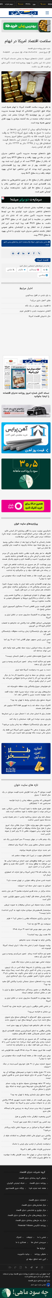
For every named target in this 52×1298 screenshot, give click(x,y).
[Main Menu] (47, 13)
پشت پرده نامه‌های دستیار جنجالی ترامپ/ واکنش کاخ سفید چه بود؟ (26, 983)
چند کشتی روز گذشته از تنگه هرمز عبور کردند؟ (32, 1122)
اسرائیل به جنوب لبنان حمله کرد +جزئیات (34, 885)
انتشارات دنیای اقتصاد (37, 1200)
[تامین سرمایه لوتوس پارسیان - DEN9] (26, 474)
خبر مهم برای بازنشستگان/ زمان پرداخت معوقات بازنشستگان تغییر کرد (26, 633)
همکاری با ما (21, 1242)
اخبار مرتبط (26, 288)
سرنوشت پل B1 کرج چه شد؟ (39, 923)
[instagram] (42, 1267)
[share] (20, 1267)
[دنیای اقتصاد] (23, 13)
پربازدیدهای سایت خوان (26, 524)
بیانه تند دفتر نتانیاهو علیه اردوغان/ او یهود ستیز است (28, 1025)
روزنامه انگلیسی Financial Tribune (32, 1225)
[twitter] (28, 253)
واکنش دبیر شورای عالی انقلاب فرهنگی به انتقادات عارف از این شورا (27, 1137)
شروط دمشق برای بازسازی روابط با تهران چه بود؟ (31, 700)
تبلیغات (29, 1237)
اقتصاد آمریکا (42, 260)
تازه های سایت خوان (26, 785)
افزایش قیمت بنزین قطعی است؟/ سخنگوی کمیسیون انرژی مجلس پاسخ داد (27, 608)
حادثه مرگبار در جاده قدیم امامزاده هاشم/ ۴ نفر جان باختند (26, 891)
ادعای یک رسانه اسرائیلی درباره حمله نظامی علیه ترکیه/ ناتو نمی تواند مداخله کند (27, 649)
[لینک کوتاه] (39, 253)
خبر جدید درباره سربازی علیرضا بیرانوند (35, 850)
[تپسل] (2, 198)
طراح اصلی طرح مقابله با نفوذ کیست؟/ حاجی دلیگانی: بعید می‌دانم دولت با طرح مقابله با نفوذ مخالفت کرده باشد (26, 810)
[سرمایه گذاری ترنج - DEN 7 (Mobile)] (26, 26)
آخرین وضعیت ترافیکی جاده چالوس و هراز (33, 1116)
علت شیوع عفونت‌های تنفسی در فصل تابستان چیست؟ (28, 656)
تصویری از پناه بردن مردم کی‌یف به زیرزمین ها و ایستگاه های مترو (27, 1110)
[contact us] (15, 1267)
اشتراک (18, 1237)
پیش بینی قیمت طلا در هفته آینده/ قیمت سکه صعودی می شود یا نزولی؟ (26, 577)
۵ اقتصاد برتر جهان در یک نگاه (38, 305)
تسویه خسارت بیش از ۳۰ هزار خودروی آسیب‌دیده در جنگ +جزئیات (27, 1065)
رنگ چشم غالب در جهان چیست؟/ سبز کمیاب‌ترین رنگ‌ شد (27, 839)
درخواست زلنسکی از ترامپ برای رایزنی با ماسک (31, 1144)
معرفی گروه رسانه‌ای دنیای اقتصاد (32, 1178)
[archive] (10, 1267)
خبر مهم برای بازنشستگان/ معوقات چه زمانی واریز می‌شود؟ (26, 724)
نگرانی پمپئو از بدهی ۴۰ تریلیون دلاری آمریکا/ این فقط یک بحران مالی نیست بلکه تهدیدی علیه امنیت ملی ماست (27, 731)
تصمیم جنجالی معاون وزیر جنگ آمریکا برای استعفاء (29, 844)
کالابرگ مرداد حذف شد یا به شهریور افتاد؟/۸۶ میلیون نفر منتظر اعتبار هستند (27, 707)
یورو (26, 4)
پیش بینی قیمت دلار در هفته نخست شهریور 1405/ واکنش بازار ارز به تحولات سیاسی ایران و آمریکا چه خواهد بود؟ (26, 1101)
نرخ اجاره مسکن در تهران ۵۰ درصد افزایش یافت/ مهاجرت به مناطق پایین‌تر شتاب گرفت (27, 1156)
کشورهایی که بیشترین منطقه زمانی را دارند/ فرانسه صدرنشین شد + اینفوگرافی (30, 802)
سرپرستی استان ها (38, 1242)
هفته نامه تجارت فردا (37, 1188)
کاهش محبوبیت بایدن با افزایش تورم (35, 311)
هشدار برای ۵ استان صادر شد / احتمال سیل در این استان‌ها (26, 713)
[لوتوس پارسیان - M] (26, 1293)
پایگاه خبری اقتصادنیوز (15, 1188)
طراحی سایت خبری (40, 1285)
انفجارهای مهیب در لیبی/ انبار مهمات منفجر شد (31, 855)
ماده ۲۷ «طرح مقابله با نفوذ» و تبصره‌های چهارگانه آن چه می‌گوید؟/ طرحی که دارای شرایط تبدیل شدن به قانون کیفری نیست (26, 1075)
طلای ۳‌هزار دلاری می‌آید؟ (40, 300)
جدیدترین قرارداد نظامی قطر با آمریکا (36, 1149)
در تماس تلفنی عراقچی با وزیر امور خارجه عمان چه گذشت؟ (26, 1006)
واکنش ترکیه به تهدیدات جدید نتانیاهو (35, 940)
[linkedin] (23, 253)
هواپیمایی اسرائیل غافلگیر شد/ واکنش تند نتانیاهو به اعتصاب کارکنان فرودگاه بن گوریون (26, 624)
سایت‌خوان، (39, 242)
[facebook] (33, 253)
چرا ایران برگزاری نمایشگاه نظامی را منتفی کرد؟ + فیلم (29, 918)
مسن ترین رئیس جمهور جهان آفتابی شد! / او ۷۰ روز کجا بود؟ (27, 641)
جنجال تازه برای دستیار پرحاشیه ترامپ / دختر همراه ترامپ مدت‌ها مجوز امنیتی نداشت (27, 818)
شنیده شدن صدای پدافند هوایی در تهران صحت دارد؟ (29, 880)
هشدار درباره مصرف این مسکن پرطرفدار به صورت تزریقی (27, 904)
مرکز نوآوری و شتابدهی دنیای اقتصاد (31, 1210)
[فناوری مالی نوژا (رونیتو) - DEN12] (26, 758)
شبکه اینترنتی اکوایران (15, 1183)
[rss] (26, 1267)
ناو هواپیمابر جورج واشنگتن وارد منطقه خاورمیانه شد (29, 686)
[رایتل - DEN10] (26, 506)
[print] (13, 253)
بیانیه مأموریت (23, 1254)
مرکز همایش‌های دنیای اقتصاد (34, 1205)
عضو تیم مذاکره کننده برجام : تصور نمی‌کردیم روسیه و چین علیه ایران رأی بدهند (26, 663)
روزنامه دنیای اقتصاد (37, 1183)
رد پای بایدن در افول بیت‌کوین (38, 295)
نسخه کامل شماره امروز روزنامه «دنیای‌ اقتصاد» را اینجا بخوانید (26, 395)
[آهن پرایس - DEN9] (26, 437)
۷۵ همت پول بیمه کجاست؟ (39, 934)
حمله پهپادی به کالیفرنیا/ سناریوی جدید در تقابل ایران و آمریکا (28, 616)
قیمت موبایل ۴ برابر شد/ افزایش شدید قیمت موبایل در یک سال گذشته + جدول (26, 794)
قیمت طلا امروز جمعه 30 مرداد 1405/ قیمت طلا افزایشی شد (26, 1050)
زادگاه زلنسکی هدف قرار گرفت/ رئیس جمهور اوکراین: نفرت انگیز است (27, 898)
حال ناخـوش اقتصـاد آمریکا (40, 316)
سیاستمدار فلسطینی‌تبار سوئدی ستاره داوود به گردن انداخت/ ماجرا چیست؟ (26, 912)
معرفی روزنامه (40, 1254)
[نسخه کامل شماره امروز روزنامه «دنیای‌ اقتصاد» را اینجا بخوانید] (26, 372)
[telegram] (18, 253)
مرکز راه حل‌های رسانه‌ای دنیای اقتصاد (30, 1220)
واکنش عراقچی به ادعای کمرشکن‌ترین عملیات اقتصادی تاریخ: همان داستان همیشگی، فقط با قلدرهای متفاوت (26, 1032)
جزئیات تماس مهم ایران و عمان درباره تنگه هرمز (31, 962)
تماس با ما (41, 1237)
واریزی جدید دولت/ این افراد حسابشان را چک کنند (30, 719)
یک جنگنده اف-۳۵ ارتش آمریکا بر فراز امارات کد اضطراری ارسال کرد (28, 874)
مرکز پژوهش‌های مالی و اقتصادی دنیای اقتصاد (27, 1215)
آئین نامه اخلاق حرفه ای (36, 1259)
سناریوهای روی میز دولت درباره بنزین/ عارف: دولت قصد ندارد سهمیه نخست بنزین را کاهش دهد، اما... (28, 693)
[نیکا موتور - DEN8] (26, 411)
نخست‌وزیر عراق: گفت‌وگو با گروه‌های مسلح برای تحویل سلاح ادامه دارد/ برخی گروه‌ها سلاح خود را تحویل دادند (28, 1019)
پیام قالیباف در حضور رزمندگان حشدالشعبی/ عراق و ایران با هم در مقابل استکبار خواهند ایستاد (27, 991)
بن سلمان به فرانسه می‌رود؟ (39, 1011)
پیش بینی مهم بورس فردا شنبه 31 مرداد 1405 (32, 929)
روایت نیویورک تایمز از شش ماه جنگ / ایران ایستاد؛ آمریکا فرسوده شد (27, 947)
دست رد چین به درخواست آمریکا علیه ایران (33, 669)
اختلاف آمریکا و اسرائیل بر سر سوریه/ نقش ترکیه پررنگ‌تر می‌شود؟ (27, 1129)
